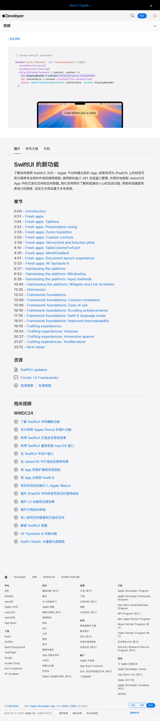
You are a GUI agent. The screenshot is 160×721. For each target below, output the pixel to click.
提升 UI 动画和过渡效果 (38, 501)
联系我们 (84, 631)
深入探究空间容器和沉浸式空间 (42, 517)
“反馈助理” (86, 676)
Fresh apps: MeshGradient (47, 253)
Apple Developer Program (133, 591)
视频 (6, 26)
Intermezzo (36, 289)
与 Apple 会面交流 (128, 664)
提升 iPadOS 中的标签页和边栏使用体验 (50, 493)
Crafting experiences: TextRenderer (56, 341)
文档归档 (84, 612)
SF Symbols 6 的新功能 (39, 533)
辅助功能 (46, 591)
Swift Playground (15, 647)
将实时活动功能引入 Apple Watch (46, 485)
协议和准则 (92, 713)
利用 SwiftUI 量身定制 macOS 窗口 (47, 445)
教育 (44, 639)
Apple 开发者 (87, 660)
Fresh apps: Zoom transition (48, 232)
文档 (82, 591)
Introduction (36, 211)
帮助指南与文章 (88, 626)
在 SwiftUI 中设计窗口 (37, 453)
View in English (79, 5)
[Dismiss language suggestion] (150, 5)
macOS (9, 601)
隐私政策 (77, 713)
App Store (10, 623)
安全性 (45, 671)
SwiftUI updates (34, 369)
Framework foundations (46, 294)
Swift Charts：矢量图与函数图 (43, 541)
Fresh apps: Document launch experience (59, 258)
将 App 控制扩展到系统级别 (40, 469)
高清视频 (27, 385)
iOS (7, 591)
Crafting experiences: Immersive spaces (60, 336)
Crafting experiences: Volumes (52, 331)
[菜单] (155, 16)
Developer (20, 577)
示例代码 (84, 601)
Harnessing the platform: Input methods (58, 279)
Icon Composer (13, 668)
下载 (82, 596)
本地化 (45, 660)
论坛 (82, 636)
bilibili (65, 706)
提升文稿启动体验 (33, 509)
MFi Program (125, 613)
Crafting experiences (44, 326)
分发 (44, 633)
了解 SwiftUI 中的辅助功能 (40, 421)
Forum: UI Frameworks (39, 377)
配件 (44, 596)
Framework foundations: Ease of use (57, 305)
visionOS (10, 612)
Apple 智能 (48, 607)
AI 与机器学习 (49, 601)
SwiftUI (9, 642)
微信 (73, 706)
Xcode (8, 658)
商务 (44, 623)
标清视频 (45, 385)
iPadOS (9, 596)
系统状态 (84, 647)
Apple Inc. (31, 713)
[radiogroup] (141, 705)
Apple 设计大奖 (126, 680)
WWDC (122, 694)
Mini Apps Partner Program (134, 619)
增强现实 (46, 617)
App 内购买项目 (50, 655)
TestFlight (10, 652)
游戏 (44, 644)
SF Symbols (12, 674)
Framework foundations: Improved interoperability (68, 320)
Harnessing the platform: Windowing (55, 273)
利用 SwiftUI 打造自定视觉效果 (43, 437)
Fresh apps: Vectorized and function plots (60, 242)
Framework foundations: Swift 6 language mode (66, 315)
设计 (44, 628)
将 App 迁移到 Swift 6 (37, 477)
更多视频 (15, 38)
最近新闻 (13, 706)
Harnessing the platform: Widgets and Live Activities (70, 284)
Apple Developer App (42, 706)
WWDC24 (49, 577)
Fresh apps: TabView (42, 221)
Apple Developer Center (132, 669)
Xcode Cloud (12, 663)
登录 (142, 16)
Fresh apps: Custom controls (49, 237)
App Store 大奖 (126, 674)
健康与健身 (48, 650)
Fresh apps (34, 216)
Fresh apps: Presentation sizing (51, 226)
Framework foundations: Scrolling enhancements (67, 310)
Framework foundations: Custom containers (63, 300)
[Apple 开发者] (13, 16)
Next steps (36, 347)
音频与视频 (48, 612)
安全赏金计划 (124, 642)
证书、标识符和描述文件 (92, 671)
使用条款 (63, 713)
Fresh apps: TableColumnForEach (52, 247)
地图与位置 (48, 666)
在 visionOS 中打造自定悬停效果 (45, 461)
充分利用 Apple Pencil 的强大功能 (46, 429)
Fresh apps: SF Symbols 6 (47, 263)
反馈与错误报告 (88, 642)
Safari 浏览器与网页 (53, 676)
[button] (133, 16)
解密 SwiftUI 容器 (34, 525)
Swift (7, 636)
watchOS (10, 617)
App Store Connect (91, 666)
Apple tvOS (11, 607)
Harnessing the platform (45, 268)
